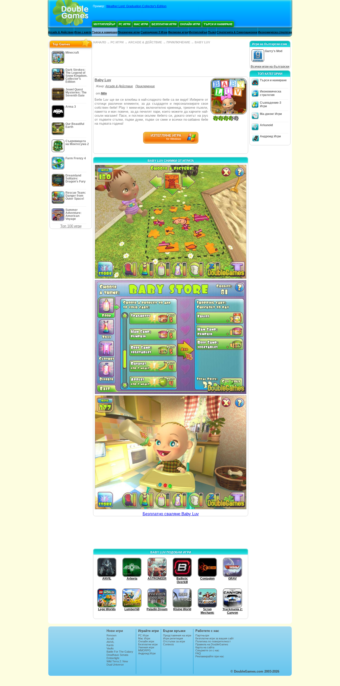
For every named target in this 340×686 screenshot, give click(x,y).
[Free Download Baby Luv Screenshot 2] (170, 337)
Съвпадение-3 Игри (154, 32)
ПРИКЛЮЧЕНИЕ (178, 42)
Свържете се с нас (207, 650)
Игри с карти (83, 32)
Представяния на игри (177, 635)
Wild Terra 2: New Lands (117, 663)
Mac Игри (141, 24)
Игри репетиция (173, 638)
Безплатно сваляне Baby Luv (171, 514)
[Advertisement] (170, 60)
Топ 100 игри (70, 226)
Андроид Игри (270, 136)
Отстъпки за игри (174, 641)
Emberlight (113, 658)
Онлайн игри (190, 24)
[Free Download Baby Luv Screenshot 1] (170, 222)
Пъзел (212, 32)
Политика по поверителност (213, 641)
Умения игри (146, 647)
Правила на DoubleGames (211, 644)
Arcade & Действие (61, 32)
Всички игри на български (270, 66)
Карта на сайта (204, 647)
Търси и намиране (218, 24)
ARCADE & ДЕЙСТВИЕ (145, 42)
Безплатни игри (164, 24)
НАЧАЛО (99, 42)
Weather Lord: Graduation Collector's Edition (136, 6)
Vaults (110, 648)
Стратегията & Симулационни (237, 32)
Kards (110, 645)
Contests (168, 644)
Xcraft (110, 638)
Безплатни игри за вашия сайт (214, 638)
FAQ (198, 653)
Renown (111, 635)
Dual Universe (115, 664)
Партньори (202, 635)
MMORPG (144, 650)
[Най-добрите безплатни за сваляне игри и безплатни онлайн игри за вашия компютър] (70, 13)
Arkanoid (266, 125)
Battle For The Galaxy (120, 651)
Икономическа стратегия (275, 32)
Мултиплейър (104, 24)
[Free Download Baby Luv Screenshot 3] (170, 452)
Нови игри (115, 631)
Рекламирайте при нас (209, 656)
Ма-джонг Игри (271, 114)
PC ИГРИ (117, 42)
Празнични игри (129, 32)
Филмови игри (178, 32)
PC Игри (124, 24)
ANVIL (110, 641)
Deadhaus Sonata (117, 654)
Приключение (145, 86)
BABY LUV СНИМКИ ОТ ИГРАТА (171, 161)
